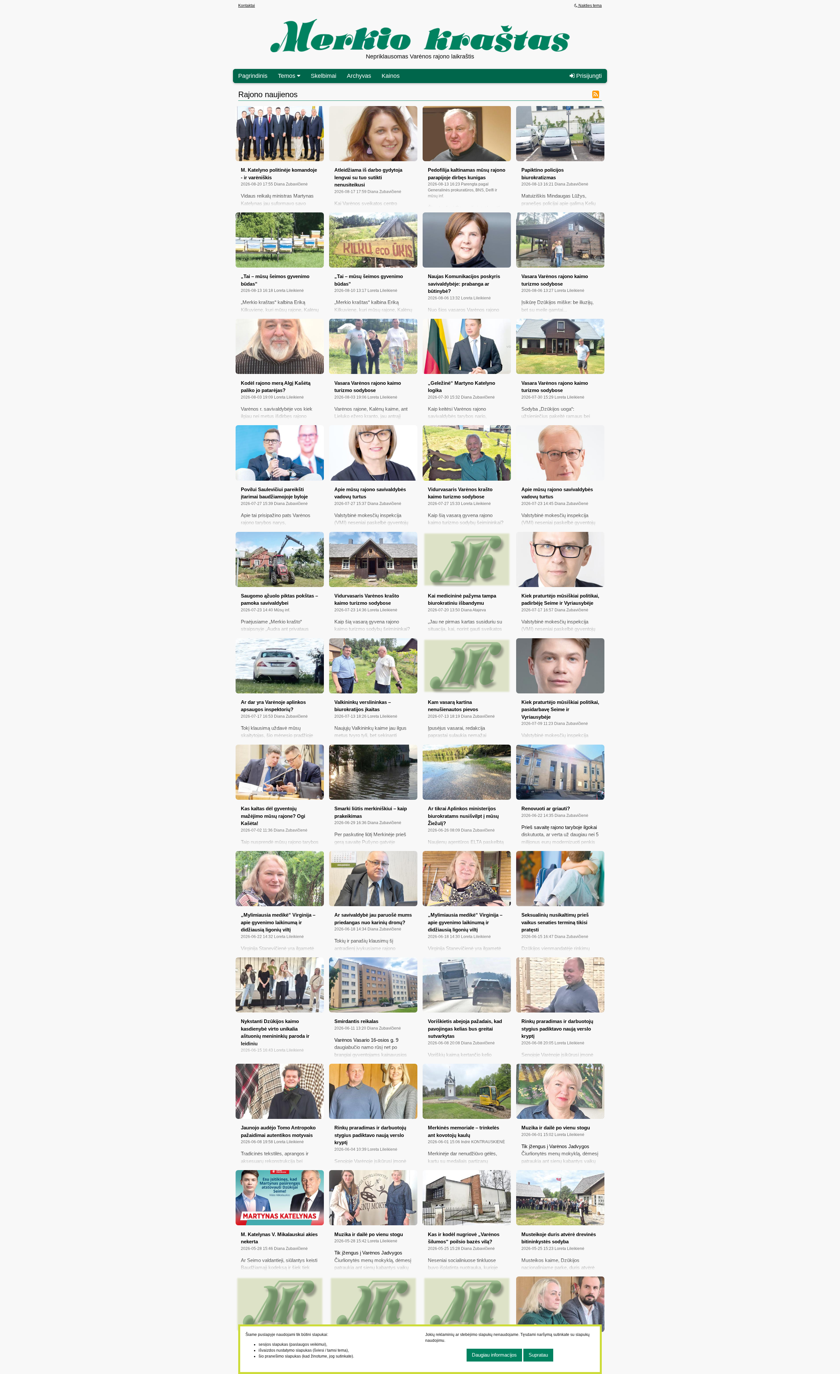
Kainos (391, 76)
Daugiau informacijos (494, 1355)
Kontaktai (246, 5)
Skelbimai (323, 76)
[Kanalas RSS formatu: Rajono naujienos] (596, 94)
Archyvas (359, 76)
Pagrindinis (252, 76)
